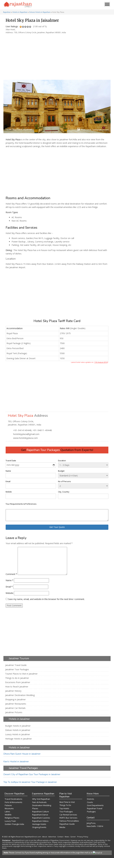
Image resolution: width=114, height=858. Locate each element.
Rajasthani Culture (40, 811)
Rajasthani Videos (40, 821)
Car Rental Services (68, 814)
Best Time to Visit (67, 802)
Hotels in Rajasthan (19, 12)
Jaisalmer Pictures (13, 712)
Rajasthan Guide (67, 824)
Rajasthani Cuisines (41, 817)
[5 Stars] (30, 26)
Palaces (8, 805)
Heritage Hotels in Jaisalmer (18, 739)
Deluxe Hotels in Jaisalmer (17, 730)
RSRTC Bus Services (68, 817)
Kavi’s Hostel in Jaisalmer (16, 761)
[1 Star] (20, 26)
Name (8, 471)
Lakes (7, 811)
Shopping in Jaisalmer (15, 699)
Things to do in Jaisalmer (17, 678)
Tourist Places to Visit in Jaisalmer (21, 674)
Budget (61, 471)
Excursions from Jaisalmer (17, 682)
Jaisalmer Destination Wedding (20, 695)
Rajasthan (7, 12)
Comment (11, 574)
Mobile (9, 491)
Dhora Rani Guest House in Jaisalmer (22, 753)
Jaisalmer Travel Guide (16, 665)
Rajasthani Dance (40, 814)
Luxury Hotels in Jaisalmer (17, 734)
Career (73, 837)
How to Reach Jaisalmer (16, 686)
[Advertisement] (56, 55)
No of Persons (64, 481)
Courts (90, 802)
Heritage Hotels (39, 824)
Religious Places (12, 817)
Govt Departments (95, 805)
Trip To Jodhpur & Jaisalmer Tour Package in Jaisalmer (30, 782)
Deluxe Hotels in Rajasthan (39, 12)
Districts (90, 799)
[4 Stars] (28, 26)
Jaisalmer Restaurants (15, 704)
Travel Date (11, 460)
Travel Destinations (13, 799)
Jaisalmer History (13, 691)
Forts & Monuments (13, 802)
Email (8, 481)
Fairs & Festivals (39, 802)
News (67, 837)
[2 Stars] (23, 26)
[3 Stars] (25, 26)
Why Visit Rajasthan (41, 799)
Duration (62, 460)
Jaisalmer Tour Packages (17, 669)
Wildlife (8, 814)
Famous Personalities (69, 821)
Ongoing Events (39, 827)
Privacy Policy (82, 837)
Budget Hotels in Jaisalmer (18, 726)
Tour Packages (66, 811)
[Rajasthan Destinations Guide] (17, 4)
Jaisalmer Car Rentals (15, 708)
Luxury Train (10, 821)
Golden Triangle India (14, 824)
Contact (60, 837)
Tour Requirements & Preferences (21, 504)
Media (62, 827)
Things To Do (65, 805)
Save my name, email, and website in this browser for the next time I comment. (46, 599)
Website (9, 593)
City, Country (63, 491)
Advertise (52, 837)
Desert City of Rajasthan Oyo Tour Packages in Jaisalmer (31, 774)
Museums (9, 808)
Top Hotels (64, 808)
